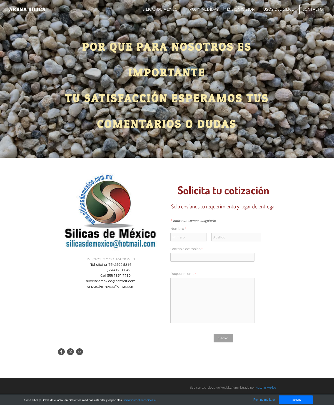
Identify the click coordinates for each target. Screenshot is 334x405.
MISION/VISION (241, 9)
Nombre (178, 228)
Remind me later (264, 399)
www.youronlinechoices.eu (140, 400)
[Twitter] (70, 351)
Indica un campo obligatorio (193, 220)
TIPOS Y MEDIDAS (202, 9)
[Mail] (79, 351)
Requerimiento (183, 274)
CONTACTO (312, 9)
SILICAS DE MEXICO (160, 9)
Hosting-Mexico (266, 387)
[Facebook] (61, 351)
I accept (296, 399)
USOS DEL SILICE (278, 9)
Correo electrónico (186, 249)
